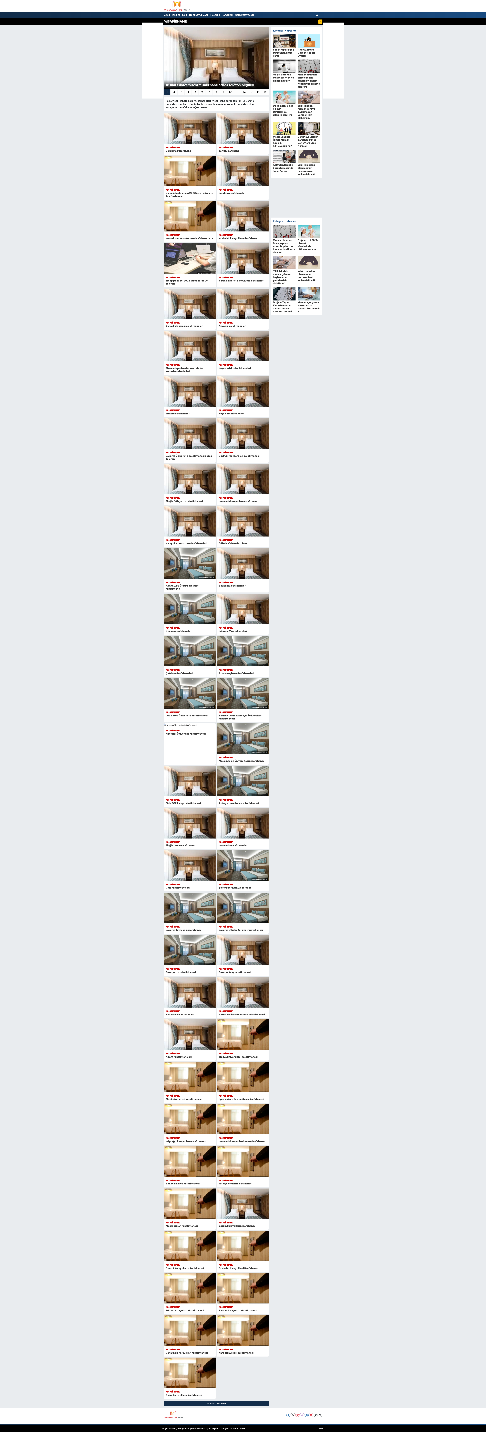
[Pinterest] (297, 1415)
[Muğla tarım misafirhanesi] (190, 823)
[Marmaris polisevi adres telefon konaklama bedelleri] (190, 346)
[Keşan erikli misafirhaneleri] (243, 346)
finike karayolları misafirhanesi (184, 1395)
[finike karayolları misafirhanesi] (190, 1373)
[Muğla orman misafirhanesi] (190, 1204)
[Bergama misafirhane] (190, 128)
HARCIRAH (227, 15)
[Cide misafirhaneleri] (190, 865)
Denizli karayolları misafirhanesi (185, 1268)
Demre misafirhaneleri (179, 631)
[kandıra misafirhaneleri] (243, 171)
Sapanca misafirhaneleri (180, 1014)
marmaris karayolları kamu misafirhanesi (242, 1141)
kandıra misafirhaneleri (232, 193)
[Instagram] (302, 1415)
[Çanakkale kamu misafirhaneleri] (190, 304)
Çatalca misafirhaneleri (179, 673)
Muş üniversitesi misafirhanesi (183, 1099)
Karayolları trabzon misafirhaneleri (186, 543)
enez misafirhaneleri (178, 413)
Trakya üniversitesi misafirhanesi (238, 1057)
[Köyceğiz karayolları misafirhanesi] (190, 1119)
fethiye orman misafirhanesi (235, 1183)
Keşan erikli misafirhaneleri (235, 368)
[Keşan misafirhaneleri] (243, 391)
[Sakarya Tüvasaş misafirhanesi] (190, 908)
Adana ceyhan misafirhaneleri (236, 673)
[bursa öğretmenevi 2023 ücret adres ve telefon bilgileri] (190, 171)
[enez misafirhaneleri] (190, 391)
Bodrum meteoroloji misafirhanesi (239, 456)
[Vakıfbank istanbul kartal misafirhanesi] (243, 992)
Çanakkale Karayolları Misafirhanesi (187, 1353)
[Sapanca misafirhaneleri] (190, 992)
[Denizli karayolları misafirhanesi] (190, 1246)
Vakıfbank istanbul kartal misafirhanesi (242, 1014)
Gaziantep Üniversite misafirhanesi (187, 715)
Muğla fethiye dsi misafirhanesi (184, 501)
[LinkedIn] (307, 1415)
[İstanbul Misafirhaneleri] (243, 609)
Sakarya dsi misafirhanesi (181, 972)
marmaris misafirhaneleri (233, 845)
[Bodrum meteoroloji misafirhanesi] (243, 433)
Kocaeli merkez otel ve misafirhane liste (189, 238)
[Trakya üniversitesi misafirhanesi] (243, 1034)
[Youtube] (311, 1415)
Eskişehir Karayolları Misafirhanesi (239, 1268)
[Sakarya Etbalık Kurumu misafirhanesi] (243, 908)
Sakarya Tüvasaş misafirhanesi (184, 930)
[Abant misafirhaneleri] (190, 1034)
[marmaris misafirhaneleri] (243, 823)
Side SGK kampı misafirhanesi (183, 803)
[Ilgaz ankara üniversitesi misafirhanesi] (243, 1077)
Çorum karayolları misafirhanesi (237, 1226)
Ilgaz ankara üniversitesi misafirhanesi (241, 1099)
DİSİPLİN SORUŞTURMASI (195, 15)
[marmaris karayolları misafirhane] (243, 479)
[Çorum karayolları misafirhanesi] (243, 1204)
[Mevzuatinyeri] (177, 6)
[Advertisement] (296, 197)
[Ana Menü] (320, 15)
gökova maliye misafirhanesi (183, 1183)
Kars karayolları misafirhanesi (236, 1353)
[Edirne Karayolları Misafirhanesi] (190, 1288)
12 (244, 92)
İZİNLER (176, 15)
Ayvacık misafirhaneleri (232, 326)
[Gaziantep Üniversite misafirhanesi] (190, 693)
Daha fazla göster (216, 1403)
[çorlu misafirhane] (243, 128)
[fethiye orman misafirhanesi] (243, 1161)
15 (265, 92)
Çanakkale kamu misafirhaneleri (184, 326)
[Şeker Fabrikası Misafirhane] (243, 865)
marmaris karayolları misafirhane (238, 501)
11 (237, 92)
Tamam (320, 1428)
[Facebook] (288, 1415)
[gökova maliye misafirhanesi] (190, 1161)
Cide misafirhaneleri (178, 888)
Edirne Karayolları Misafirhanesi (185, 1310)
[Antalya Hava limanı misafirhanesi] (243, 781)
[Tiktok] (316, 1415)
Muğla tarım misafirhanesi (181, 845)
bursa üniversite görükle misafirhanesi (241, 280)
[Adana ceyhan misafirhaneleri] (243, 651)
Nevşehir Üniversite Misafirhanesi (186, 734)
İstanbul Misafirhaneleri (233, 631)
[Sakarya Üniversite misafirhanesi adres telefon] (190, 433)
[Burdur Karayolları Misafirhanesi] (243, 1288)
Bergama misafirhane (178, 151)
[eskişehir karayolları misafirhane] (243, 216)
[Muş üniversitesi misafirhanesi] (190, 1077)
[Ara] (317, 15)
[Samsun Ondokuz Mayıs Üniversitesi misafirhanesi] (243, 693)
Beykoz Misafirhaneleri (232, 586)
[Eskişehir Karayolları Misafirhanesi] (243, 1246)
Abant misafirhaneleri (179, 1057)
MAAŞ (167, 15)
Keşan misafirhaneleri (231, 413)
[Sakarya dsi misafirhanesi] (190, 950)
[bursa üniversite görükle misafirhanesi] (243, 258)
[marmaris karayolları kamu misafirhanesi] (243, 1119)
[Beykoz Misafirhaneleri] (243, 563)
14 (258, 92)
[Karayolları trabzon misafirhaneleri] (190, 521)
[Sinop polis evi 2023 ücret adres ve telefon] (190, 258)
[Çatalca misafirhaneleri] (190, 651)
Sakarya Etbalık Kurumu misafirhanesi (241, 930)
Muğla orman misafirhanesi (182, 1226)
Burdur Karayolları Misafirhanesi (238, 1310)
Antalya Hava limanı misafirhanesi (239, 803)
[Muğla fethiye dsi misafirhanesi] (190, 479)
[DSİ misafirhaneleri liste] (243, 521)
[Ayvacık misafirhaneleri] (243, 304)
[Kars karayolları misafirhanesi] (243, 1330)
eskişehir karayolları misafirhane (238, 238)
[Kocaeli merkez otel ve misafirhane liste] (190, 216)
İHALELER (215, 15)
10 (230, 92)
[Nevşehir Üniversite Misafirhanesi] (190, 725)
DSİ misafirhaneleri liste (233, 543)
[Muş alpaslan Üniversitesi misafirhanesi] (243, 738)
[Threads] (320, 1415)
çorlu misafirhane (229, 151)
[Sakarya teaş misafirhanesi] (243, 950)
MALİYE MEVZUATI (244, 15)
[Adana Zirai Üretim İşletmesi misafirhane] (190, 563)
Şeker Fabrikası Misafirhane (235, 888)
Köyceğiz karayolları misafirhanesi (186, 1141)
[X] (293, 1415)
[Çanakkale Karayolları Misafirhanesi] (190, 1330)
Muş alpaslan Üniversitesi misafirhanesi (242, 761)
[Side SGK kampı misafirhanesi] (190, 781)
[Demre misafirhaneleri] (190, 609)
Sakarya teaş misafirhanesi (235, 972)
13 (251, 92)
